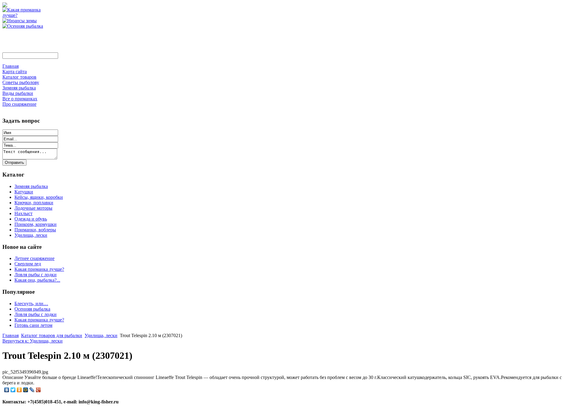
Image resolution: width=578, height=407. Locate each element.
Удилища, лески (30, 235)
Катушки (23, 191)
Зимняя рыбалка (31, 186)
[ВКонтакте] (7, 390)
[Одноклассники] (19, 390)
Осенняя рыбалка (32, 309)
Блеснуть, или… (31, 303)
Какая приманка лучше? (39, 269)
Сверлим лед (27, 263)
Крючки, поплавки (33, 202)
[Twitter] (13, 390)
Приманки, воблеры (35, 229)
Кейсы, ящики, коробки (38, 197)
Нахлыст (23, 213)
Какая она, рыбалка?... (37, 280)
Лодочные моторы (33, 208)
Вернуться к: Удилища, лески (32, 340)
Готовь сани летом (33, 325)
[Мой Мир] (26, 390)
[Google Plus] (38, 390)
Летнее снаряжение (34, 258)
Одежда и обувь (30, 218)
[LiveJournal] (32, 390)
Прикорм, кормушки (35, 224)
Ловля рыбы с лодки (35, 274)
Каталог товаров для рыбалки (51, 335)
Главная (10, 335)
